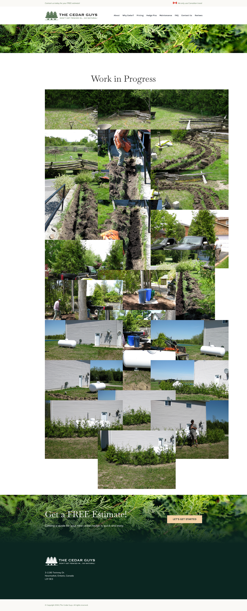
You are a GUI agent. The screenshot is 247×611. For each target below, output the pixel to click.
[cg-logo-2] (71, 12)
